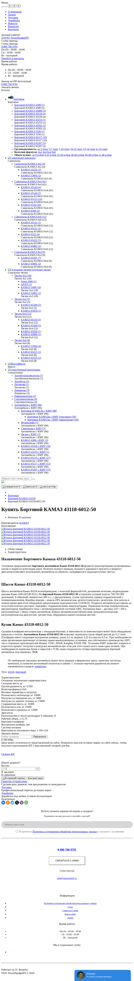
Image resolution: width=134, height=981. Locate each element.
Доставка (13, 17)
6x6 (54, 152)
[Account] (6, 6)
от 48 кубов (105, 155)
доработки (40, 666)
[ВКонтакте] (3, 803)
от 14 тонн (102, 149)
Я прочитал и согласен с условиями (71, 831)
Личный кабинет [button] (10, 34)
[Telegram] (12, 803)
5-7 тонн (53, 149)
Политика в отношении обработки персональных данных (65, 831)
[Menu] (2, 6)
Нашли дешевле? (10, 762)
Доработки (14, 20)
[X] (17, 803)
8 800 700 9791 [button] (67, 849)
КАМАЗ (24, 523)
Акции (70, 917)
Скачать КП (8, 754)
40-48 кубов (91, 155)
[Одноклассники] (8, 803)
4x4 (45, 152)
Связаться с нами (67, 860)
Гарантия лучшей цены (14, 781)
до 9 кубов (38, 155)
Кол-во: (5, 765)
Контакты (13, 29)
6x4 (49, 152)
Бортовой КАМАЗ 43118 (21, 498)
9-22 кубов (50, 155)
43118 (11, 672)
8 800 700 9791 (9, 46)
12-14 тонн (89, 149)
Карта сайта (70, 914)
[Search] (33, 479)
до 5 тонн (42, 149)
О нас (70, 907)
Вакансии (13, 26)
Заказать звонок (10, 87)
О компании (15, 11)
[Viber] (22, 803)
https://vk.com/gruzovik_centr (11, 952)
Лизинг (12, 14)
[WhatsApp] (26, 803)
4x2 (40, 152)
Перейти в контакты (12, 58)
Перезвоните (40, 736)
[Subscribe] (125, 808)
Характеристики (17, 552)
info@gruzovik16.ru (67, 878)
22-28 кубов (63, 155)
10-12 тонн (76, 149)
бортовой (21, 672)
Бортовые (13, 495)
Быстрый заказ (35, 778)
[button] (9, 84)
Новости (12, 23)
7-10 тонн (64, 149)
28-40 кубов (77, 155)
